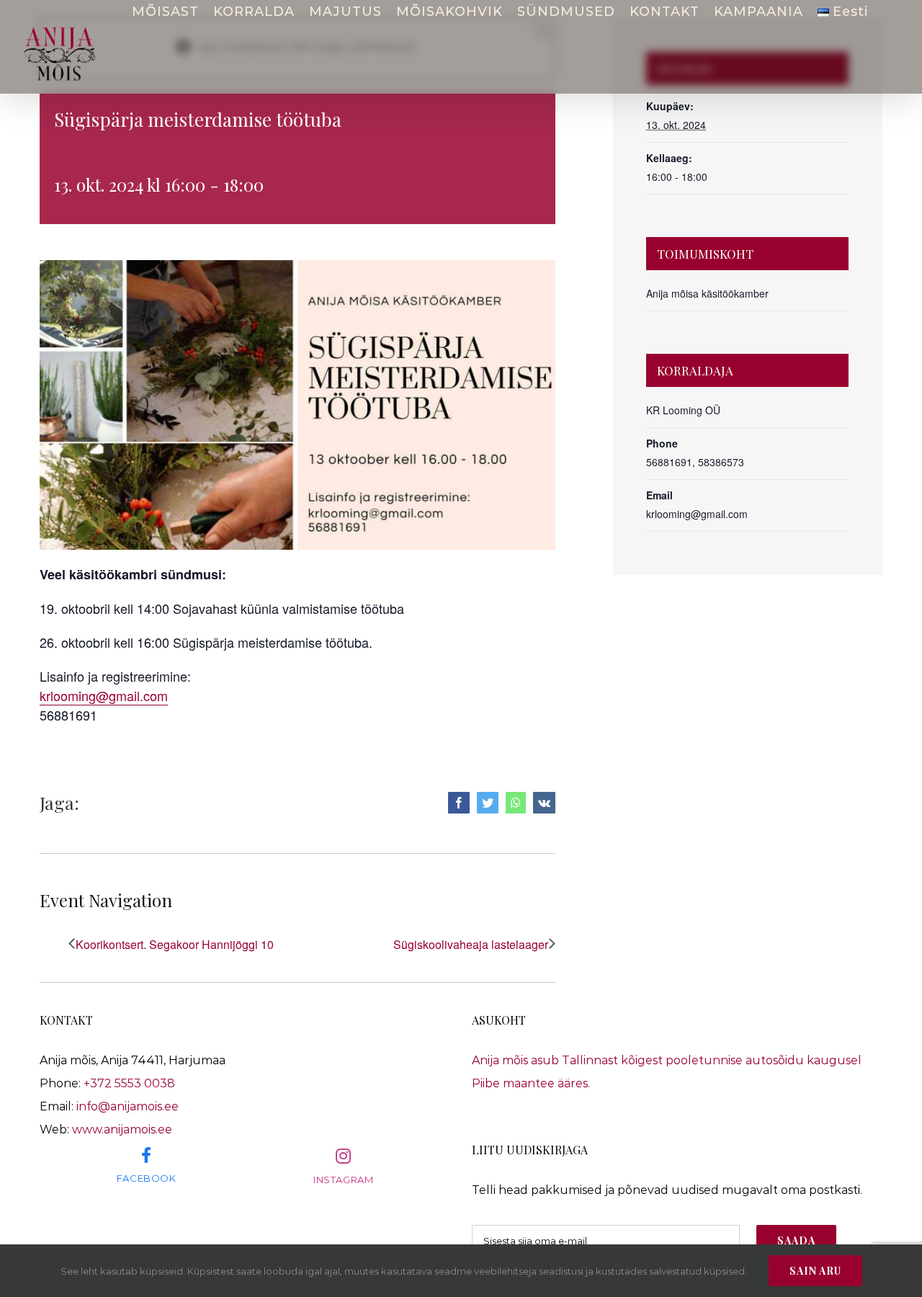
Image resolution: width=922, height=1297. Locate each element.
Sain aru (815, 1271)
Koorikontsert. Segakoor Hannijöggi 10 (175, 944)
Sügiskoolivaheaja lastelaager (470, 944)
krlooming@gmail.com (104, 695)
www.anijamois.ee (122, 1129)
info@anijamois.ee (127, 1106)
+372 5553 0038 (129, 1083)
